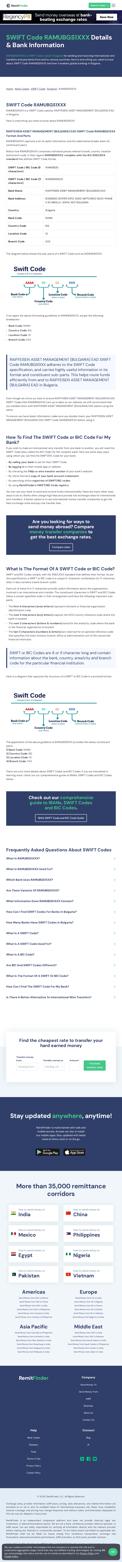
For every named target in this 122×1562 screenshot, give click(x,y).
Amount (74, 1060)
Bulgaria (52, 89)
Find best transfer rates (95, 1065)
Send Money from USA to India (33, 1305)
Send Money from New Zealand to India (33, 1340)
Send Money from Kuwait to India (88, 1348)
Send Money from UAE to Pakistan (88, 1336)
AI (88, 1444)
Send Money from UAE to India (88, 1332)
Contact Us (88, 1419)
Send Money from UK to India (88, 1298)
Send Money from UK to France (88, 1305)
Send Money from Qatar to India (88, 1352)
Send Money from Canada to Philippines (33, 1317)
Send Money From (88, 1391)
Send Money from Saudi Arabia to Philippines (88, 1344)
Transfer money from (24, 1059)
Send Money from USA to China (33, 1302)
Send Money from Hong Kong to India (33, 1344)
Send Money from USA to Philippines (33, 1309)
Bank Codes (22, 89)
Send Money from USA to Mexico (33, 1298)
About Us (88, 1412)
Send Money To (88, 1384)
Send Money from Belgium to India (88, 1317)
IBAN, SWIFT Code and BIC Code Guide (61, 818)
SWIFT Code (38, 89)
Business (88, 1405)
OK (113, 1552)
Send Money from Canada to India (33, 1313)
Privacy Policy (87, 1553)
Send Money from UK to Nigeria (88, 1302)
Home (9, 89)
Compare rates (61, 547)
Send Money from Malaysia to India (34, 1352)
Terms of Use (33, 1458)
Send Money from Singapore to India (33, 1348)
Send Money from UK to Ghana (88, 1309)
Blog (88, 1437)
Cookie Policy (11, 1556)
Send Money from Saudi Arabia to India (88, 1340)
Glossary (33, 1444)
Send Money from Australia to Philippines (33, 1332)
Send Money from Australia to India (34, 1336)
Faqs (33, 1451)
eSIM (88, 1398)
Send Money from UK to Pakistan (88, 1313)
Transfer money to (53, 1060)
